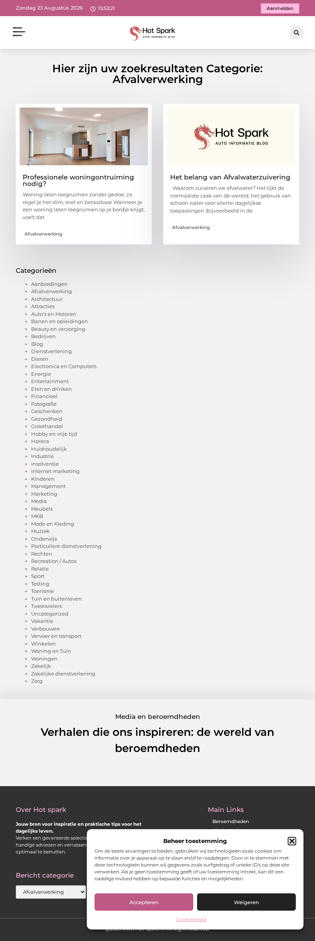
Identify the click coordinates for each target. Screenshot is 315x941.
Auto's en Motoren (53, 314)
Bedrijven (43, 336)
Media (39, 501)
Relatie (40, 569)
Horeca (40, 441)
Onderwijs (44, 539)
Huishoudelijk (49, 449)
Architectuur (47, 299)
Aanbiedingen (49, 284)
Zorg (37, 681)
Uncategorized (49, 614)
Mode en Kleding (52, 524)
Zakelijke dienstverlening (63, 673)
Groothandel (47, 426)
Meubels (42, 509)
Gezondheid (46, 419)
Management (48, 486)
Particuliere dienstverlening (66, 546)
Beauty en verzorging (58, 329)
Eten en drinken (51, 389)
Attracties (43, 306)
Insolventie (45, 464)
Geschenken (47, 411)
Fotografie (43, 404)
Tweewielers (46, 606)
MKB (37, 516)
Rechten (41, 554)
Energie (41, 374)
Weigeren (246, 902)
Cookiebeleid (191, 919)
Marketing (44, 494)
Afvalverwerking (43, 234)
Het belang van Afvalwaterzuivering (230, 177)
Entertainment (50, 381)
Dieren (39, 359)
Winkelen (43, 644)
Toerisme (42, 591)
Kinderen (43, 479)
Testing (40, 584)
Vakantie (42, 621)
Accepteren (144, 902)
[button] (292, 841)
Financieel (44, 396)
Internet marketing (55, 471)
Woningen (44, 659)
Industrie (42, 456)
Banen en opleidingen (59, 321)
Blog (37, 344)
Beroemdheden (230, 821)
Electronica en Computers (63, 366)
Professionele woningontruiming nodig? (78, 180)
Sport (38, 576)
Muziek (40, 531)
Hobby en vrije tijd (54, 434)
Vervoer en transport (56, 636)
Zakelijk (41, 666)
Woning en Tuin (51, 651)
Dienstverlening (51, 351)
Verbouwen (45, 629)
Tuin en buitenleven (56, 599)
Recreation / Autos (53, 561)
